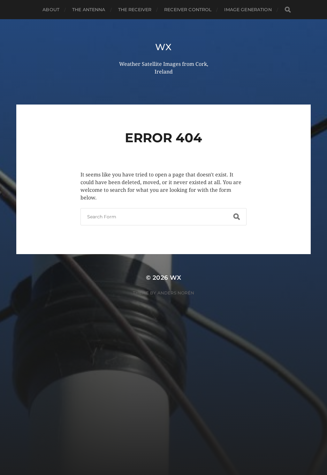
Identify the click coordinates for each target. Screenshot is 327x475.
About (50, 9)
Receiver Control (187, 9)
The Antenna (88, 9)
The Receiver (135, 9)
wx (163, 47)
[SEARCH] (288, 10)
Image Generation (247, 9)
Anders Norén (175, 292)
